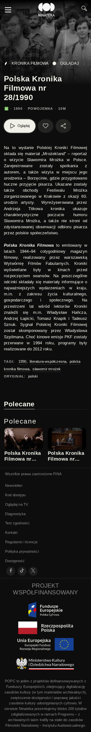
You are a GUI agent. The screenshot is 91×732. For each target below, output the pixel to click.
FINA (57, 474)
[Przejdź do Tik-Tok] (21, 571)
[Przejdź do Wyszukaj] (84, 10)
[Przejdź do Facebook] (10, 571)
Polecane (19, 404)
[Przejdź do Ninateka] (46, 9)
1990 (22, 361)
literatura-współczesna (48, 361)
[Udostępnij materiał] (63, 126)
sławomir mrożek (47, 369)
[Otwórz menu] (8, 10)
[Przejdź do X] (33, 571)
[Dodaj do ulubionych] (45, 126)
